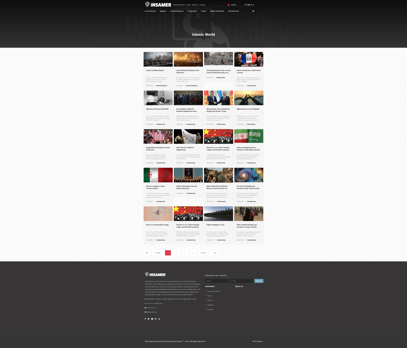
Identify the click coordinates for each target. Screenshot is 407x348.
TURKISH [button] (233, 5)
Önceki (157, 253)
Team (210, 295)
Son (215, 253)
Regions (163, 11)
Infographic (192, 11)
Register (259, 281)
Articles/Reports (177, 11)
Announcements (179, 5)
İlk (147, 253)
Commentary (150, 11)
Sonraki (203, 253)
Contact (202, 5)
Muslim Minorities (217, 11)
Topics (203, 11)
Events (188, 5)
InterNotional (233, 11)
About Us (195, 5)
